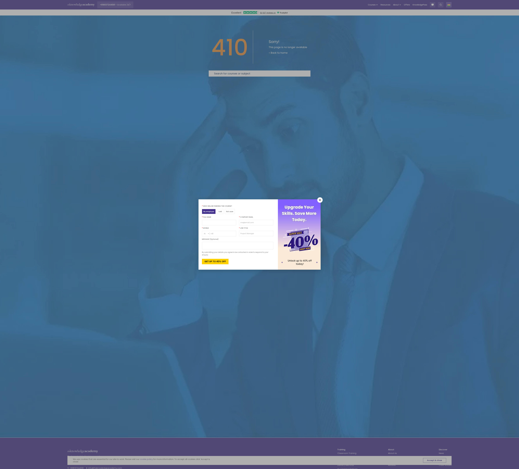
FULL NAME (206, 217)
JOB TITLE (243, 228)
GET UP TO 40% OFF (215, 261)
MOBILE (205, 228)
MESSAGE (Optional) (210, 239)
